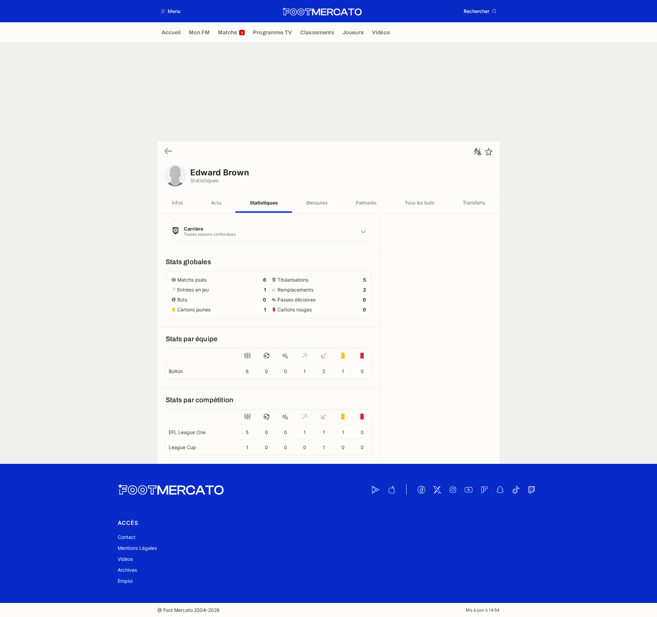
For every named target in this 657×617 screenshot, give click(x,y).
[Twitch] (531, 489)
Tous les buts (419, 203)
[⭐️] (489, 152)
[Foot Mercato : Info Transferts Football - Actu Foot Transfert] (322, 11)
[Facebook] (421, 489)
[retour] (168, 151)
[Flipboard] (484, 489)
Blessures (316, 203)
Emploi (125, 581)
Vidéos (125, 559)
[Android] (376, 489)
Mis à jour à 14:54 (483, 610)
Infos (177, 203)
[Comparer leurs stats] (478, 152)
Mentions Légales (137, 548)
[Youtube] (468, 489)
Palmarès (366, 203)
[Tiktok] (516, 489)
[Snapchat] (500, 489)
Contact (127, 537)
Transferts (474, 203)
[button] (170, 11)
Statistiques (264, 203)
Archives (127, 570)
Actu (216, 203)
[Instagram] (453, 489)
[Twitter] (437, 489)
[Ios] (391, 489)
